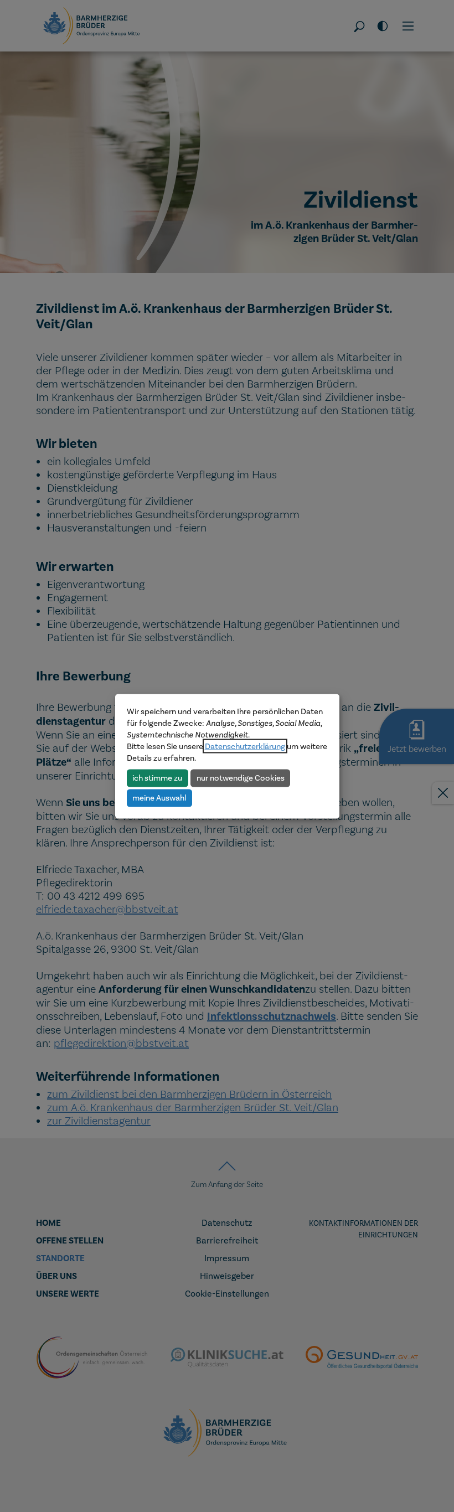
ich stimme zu (157, 778)
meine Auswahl (159, 798)
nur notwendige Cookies (241, 778)
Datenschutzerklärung (245, 746)
